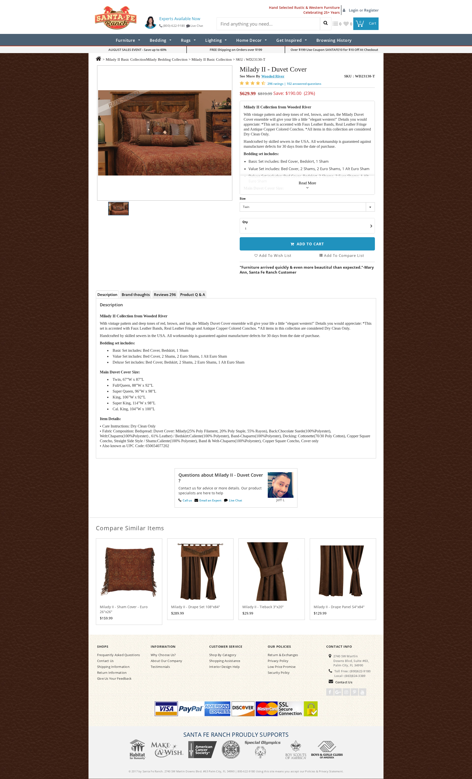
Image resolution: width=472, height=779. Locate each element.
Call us (187, 500)
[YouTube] (362, 692)
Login (354, 10)
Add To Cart (309, 243)
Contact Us (343, 682)
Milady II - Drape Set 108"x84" (195, 606)
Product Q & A (192, 294)
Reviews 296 (165, 294)
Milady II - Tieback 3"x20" (263, 606)
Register (371, 10)
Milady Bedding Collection (167, 59)
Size (243, 198)
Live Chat (197, 26)
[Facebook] (330, 692)
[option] (164, 133)
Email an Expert (210, 500)
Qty (245, 222)
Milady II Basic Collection (126, 59)
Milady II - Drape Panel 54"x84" (339, 606)
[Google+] (338, 692)
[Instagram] (346, 692)
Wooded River (272, 76)
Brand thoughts (136, 294)
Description (107, 294)
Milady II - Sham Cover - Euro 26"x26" (124, 609)
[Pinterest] (354, 692)
